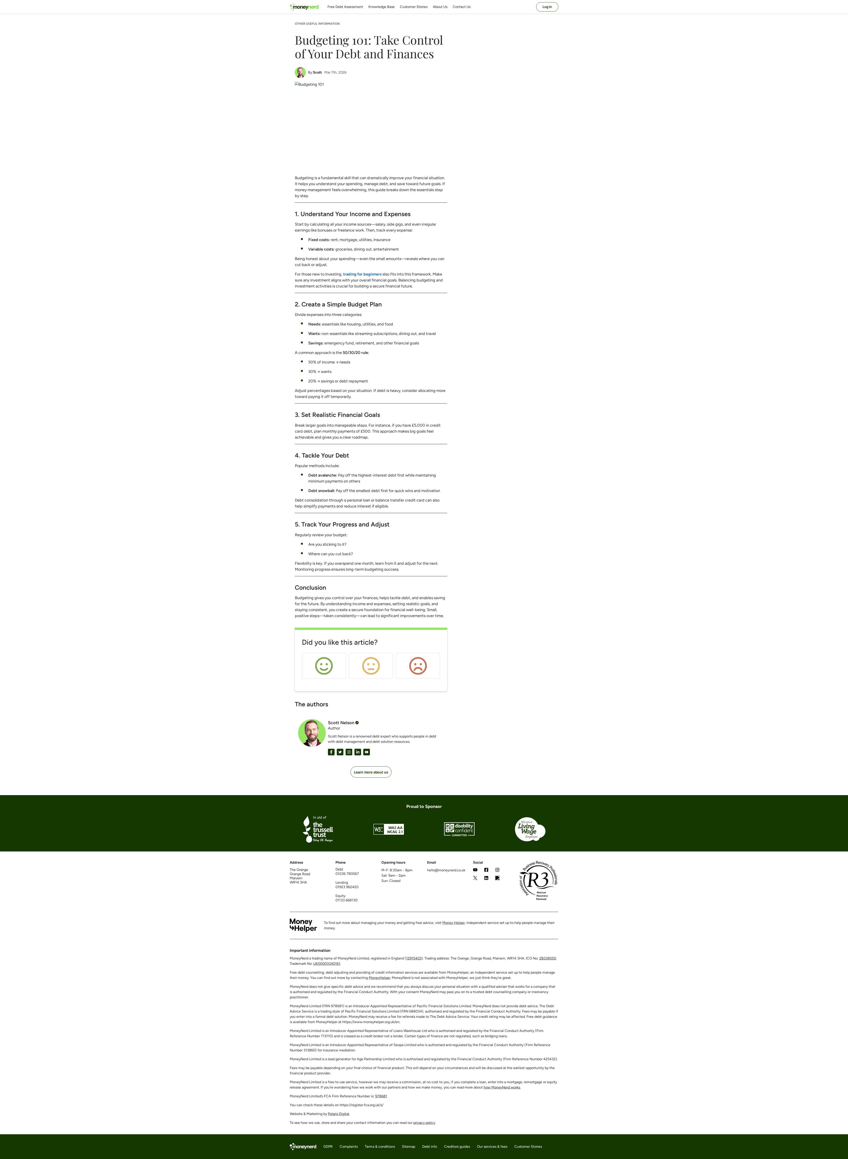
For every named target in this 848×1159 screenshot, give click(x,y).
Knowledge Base (381, 7)
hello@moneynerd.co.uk (446, 870)
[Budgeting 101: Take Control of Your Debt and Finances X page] (475, 879)
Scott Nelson (341, 722)
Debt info (429, 1146)
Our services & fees (492, 1146)
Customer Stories (414, 7)
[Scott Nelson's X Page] (340, 752)
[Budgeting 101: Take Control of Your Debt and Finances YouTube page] (475, 871)
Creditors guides (457, 1146)
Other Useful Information (317, 24)
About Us (440, 7)
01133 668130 (346, 900)
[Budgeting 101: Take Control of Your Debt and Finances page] (497, 879)
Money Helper (453, 923)
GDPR (328, 1146)
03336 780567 (347, 874)
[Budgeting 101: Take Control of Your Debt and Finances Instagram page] (497, 871)
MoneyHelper (379, 978)
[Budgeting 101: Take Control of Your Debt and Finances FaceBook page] (486, 871)
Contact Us (462, 7)
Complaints (349, 1146)
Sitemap (408, 1146)
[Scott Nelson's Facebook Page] (331, 752)
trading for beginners (362, 274)
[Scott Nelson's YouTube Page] (366, 752)
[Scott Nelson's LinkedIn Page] (358, 752)
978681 (381, 1096)
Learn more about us (371, 772)
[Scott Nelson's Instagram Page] (349, 752)
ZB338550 (547, 958)
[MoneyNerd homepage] (304, 7)
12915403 (414, 958)
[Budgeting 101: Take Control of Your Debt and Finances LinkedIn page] (486, 879)
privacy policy (424, 1123)
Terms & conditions (380, 1146)
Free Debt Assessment (345, 7)
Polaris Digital (338, 1114)
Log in (547, 7)
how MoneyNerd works (502, 1087)
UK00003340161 (326, 963)
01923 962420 (346, 887)
